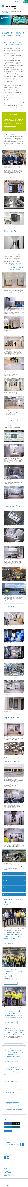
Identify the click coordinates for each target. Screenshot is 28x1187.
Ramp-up (14, 85)
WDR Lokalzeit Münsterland (13, 1042)
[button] (8, 1123)
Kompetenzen (7, 1174)
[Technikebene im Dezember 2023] (14, 472)
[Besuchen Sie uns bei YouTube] (8, 1157)
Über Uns (6, 1171)
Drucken (7, 1131)
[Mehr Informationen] (14, 957)
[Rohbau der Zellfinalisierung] (14, 770)
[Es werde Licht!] (14, 729)
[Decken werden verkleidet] (14, 748)
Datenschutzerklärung (9, 1166)
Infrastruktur (7, 1172)
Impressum (6, 1169)
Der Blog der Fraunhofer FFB (12, 1097)
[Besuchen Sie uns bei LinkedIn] (5, 1157)
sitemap (6, 1168)
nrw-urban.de (9, 943)
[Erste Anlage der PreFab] (14, 303)
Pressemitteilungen (10, 1095)
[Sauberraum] (14, 552)
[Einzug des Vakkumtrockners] (14, 322)
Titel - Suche (22, 1)
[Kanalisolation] (14, 796)
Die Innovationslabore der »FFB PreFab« (16, 268)
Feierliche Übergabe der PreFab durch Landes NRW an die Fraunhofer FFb (14, 1108)
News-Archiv (9, 1100)
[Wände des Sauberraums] (14, 450)
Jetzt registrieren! (10, 127)
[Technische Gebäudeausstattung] (14, 835)
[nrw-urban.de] (14, 918)
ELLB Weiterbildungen (9, 1175)
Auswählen (23, 1144)
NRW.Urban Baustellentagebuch (13, 1105)
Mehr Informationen (11, 983)
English (17, 1)
